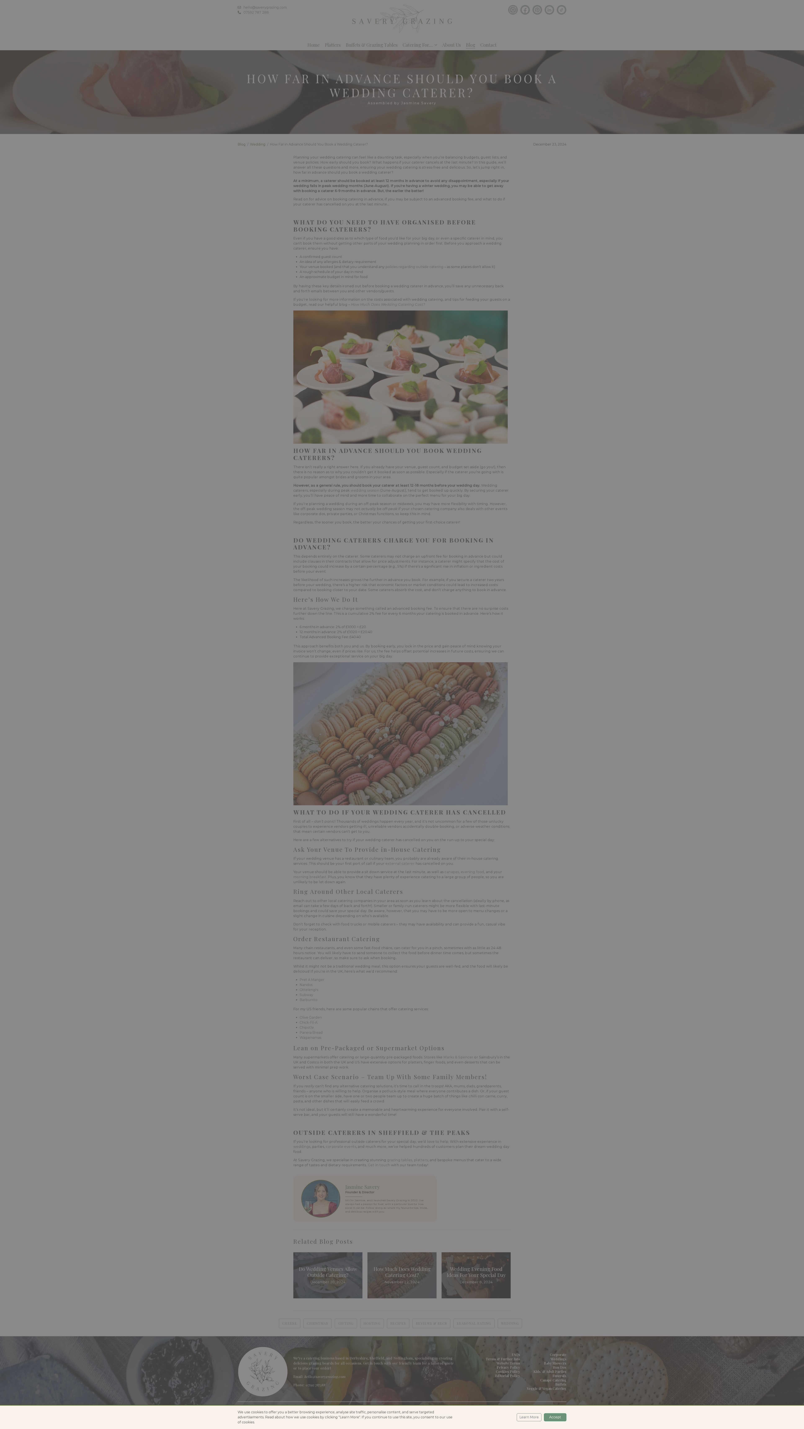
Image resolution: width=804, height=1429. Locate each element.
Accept (555, 1417)
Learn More (529, 1417)
